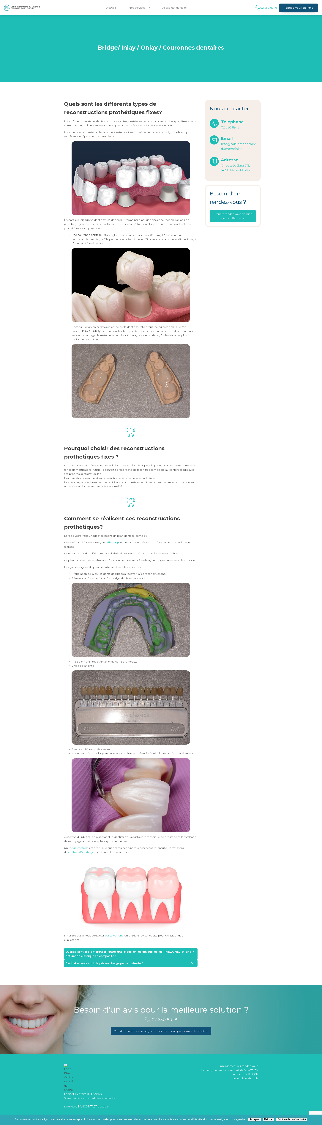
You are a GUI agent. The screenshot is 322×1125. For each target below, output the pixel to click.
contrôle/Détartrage (81, 852)
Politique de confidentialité (291, 1119)
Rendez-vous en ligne (299, 7)
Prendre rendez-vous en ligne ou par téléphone (233, 216)
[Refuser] (317, 1120)
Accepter (254, 1119)
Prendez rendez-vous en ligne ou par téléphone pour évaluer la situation (161, 1031)
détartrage (112, 542)
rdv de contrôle (78, 848)
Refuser (268, 1119)
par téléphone (114, 935)
